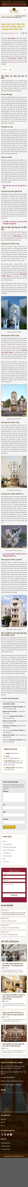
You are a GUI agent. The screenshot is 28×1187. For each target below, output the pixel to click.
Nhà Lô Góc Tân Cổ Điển (9, 721)
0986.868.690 (9, 1)
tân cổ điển (11, 38)
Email (4, 812)
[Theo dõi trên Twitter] (8, 1135)
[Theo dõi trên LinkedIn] (11, 1135)
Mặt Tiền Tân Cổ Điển (16, 740)
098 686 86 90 (11, 1077)
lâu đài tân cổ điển (17, 730)
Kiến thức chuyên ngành (8, 850)
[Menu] (25, 10)
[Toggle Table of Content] (9, 69)
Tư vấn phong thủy (7, 856)
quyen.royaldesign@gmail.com (20, 1)
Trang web (5, 819)
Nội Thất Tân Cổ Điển (9, 704)
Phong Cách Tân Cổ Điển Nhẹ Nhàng (13, 706)
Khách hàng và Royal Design (9, 847)
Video (4, 858)
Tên (4, 804)
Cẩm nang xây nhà (7, 844)
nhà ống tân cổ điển (15, 58)
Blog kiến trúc (10, 15)
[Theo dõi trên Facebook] (2, 1135)
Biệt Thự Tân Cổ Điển (9, 735)
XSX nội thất (6, 861)
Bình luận (5, 791)
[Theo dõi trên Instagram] (5, 1135)
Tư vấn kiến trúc (6, 853)
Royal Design (17, 236)
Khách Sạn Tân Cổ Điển (9, 725)
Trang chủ (3, 15)
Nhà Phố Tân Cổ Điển (16, 716)
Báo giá (4, 841)
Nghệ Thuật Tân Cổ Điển (9, 711)
